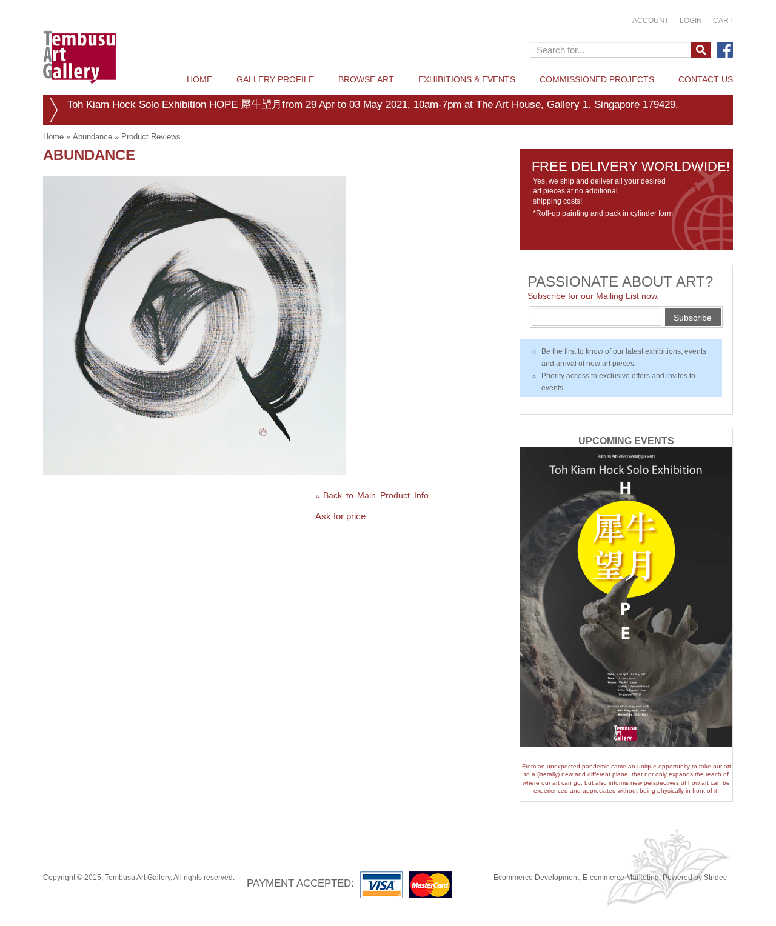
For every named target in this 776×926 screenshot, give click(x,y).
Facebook (725, 50)
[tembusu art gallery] (79, 44)
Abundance (92, 136)
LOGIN (691, 20)
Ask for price (340, 516)
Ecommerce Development (536, 877)
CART (723, 20)
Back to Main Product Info (372, 495)
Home (53, 136)
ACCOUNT (650, 20)
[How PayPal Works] (409, 884)
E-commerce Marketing (621, 877)
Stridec (715, 877)
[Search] (701, 50)
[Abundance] (194, 325)
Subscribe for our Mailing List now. (593, 296)
